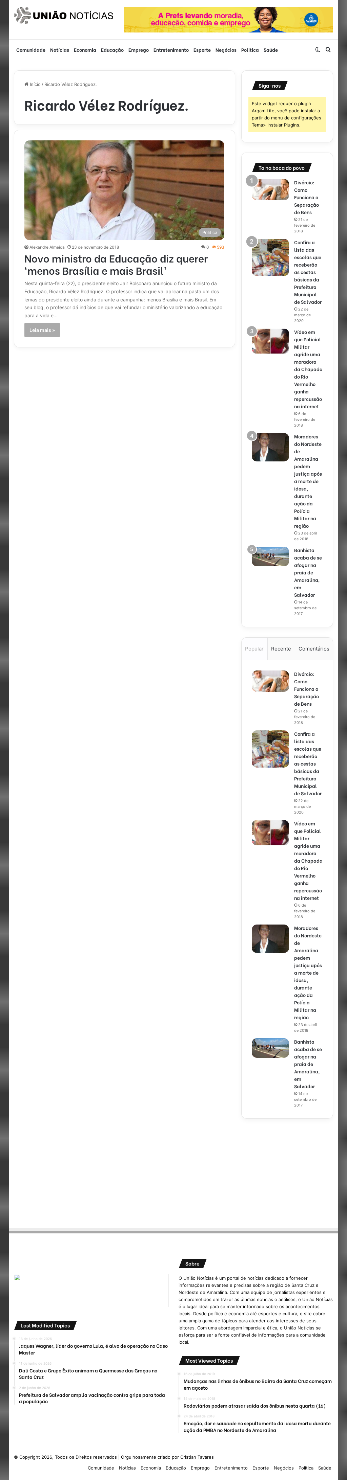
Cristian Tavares (197, 1457)
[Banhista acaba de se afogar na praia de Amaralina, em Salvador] (270, 556)
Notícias (59, 49)
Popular (254, 648)
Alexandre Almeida (47, 247)
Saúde (271, 49)
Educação (112, 49)
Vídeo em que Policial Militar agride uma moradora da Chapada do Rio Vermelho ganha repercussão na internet (308, 369)
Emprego (138, 49)
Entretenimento (171, 49)
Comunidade (30, 49)
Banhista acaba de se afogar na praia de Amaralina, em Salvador (308, 572)
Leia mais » (42, 330)
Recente (281, 648)
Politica (250, 49)
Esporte (202, 49)
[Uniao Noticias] (64, 15)
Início (34, 84)
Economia (85, 49)
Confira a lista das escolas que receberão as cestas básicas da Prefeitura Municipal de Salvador (308, 271)
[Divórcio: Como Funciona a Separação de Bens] (270, 189)
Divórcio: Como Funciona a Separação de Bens (306, 197)
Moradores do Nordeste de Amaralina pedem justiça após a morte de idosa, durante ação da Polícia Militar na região (308, 481)
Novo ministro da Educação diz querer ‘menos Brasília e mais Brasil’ (116, 263)
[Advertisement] (287, 1171)
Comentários (314, 648)
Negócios (226, 49)
